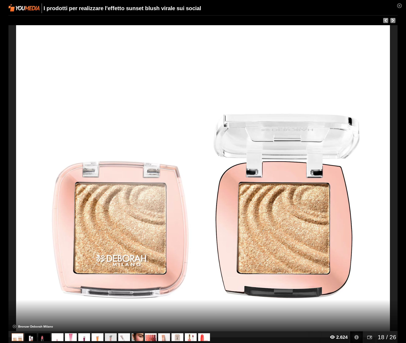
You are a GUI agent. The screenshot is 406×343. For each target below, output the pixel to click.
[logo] (24, 7)
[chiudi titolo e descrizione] (14, 326)
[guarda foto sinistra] (47, 178)
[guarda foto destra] (242, 178)
